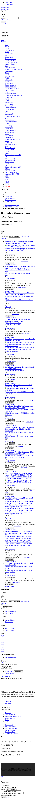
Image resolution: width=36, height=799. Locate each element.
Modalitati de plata (10, 726)
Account (3, 41)
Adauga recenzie (10, 254)
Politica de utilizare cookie (13, 716)
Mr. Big (9, 630)
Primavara (10, 612)
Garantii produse (10, 732)
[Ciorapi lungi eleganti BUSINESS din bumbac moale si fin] (20, 393)
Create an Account (10, 200)
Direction (3, 787)
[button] (8, 264)
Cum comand (9, 725)
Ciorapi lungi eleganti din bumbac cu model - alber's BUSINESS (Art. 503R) (19, 407)
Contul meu (8, 196)
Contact (7, 720)
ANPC (7, 721)
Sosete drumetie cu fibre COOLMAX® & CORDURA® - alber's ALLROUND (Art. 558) (18, 533)
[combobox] (10, 18)
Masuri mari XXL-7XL (12, 206)
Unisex (9, 622)
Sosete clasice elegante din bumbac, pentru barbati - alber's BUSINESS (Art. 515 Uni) (18, 474)
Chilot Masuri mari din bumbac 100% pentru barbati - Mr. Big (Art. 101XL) (19, 293)
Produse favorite (9, 198)
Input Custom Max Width (8, 795)
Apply (3, 797)
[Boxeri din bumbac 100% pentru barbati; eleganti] (20, 275)
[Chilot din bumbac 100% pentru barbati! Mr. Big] (20, 301)
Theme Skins (5, 786)
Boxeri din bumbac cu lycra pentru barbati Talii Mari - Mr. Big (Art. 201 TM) (19, 242)
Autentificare (9, 4)
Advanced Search (6, 20)
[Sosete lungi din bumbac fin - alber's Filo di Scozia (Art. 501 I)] (20, 572)
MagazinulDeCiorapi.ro (12, 205)
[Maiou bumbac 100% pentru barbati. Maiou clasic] (20, 438)
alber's (9, 628)
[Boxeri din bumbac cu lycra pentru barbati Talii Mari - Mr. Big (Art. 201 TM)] (20, 250)
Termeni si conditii (10, 714)
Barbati (9, 620)
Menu (2, 40)
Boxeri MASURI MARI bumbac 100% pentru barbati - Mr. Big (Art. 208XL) (20, 267)
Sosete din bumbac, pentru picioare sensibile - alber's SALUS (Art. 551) (19, 499)
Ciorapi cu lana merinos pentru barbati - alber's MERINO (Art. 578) (18, 320)
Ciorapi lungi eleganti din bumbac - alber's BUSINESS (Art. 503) (18, 385)
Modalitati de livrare (11, 728)
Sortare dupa (4, 236)
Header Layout (5, 789)
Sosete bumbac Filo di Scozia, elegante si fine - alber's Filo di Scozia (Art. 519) (19, 453)
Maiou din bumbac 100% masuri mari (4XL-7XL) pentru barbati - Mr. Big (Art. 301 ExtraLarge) (19, 429)
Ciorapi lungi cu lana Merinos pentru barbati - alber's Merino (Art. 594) (20, 339)
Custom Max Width (7, 793)
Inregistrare (8, 2)
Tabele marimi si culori (11, 733)
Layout (3, 791)
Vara (9, 613)
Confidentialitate (10, 718)
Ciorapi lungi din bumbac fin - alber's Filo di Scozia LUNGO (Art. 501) (19, 368)
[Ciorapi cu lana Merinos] (13, 324)
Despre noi (8, 713)
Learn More (24, 261)
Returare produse (10, 730)
